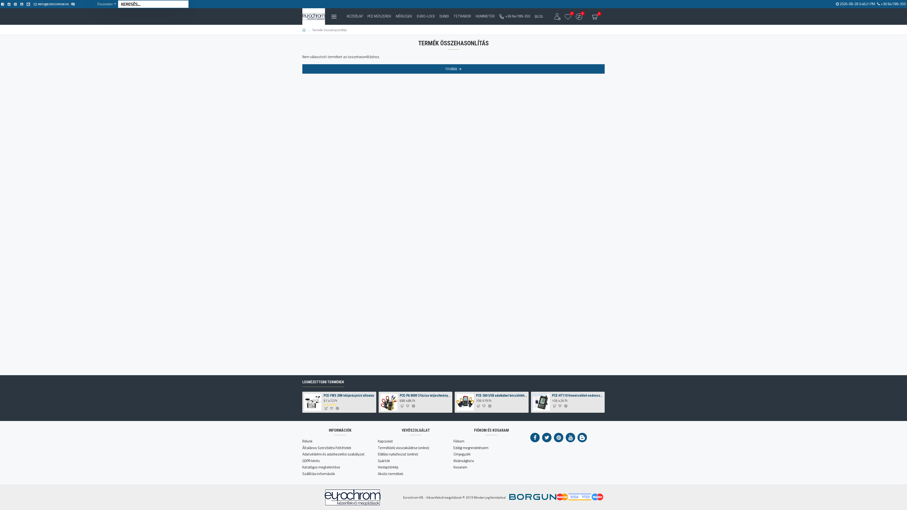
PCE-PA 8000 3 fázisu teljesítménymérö (425, 395)
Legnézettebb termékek (323, 382)
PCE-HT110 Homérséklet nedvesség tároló (577, 395)
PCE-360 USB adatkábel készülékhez (501, 395)
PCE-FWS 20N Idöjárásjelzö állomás (349, 395)
